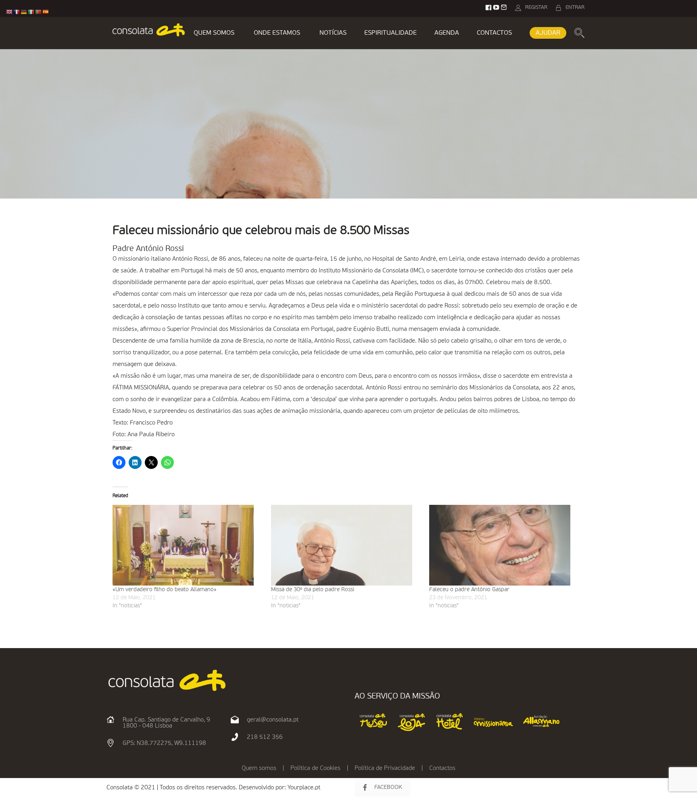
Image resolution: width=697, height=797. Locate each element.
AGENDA (446, 33)
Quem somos (259, 768)
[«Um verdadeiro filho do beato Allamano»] (188, 545)
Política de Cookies (315, 768)
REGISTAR (536, 7)
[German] (24, 12)
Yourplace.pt (304, 787)
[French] (17, 12)
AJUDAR (548, 33)
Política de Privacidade (385, 768)
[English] (9, 12)
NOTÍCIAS (332, 33)
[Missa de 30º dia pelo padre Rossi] (346, 545)
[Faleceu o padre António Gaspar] (504, 545)
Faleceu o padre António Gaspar (469, 589)
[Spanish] (46, 12)
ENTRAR (575, 7)
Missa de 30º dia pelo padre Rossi (312, 589)
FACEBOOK (388, 787)
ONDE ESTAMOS (277, 33)
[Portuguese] (38, 12)
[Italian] (31, 12)
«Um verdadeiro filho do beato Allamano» (165, 589)
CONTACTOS (494, 33)
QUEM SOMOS (214, 33)
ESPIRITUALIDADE (390, 33)
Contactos (442, 768)
